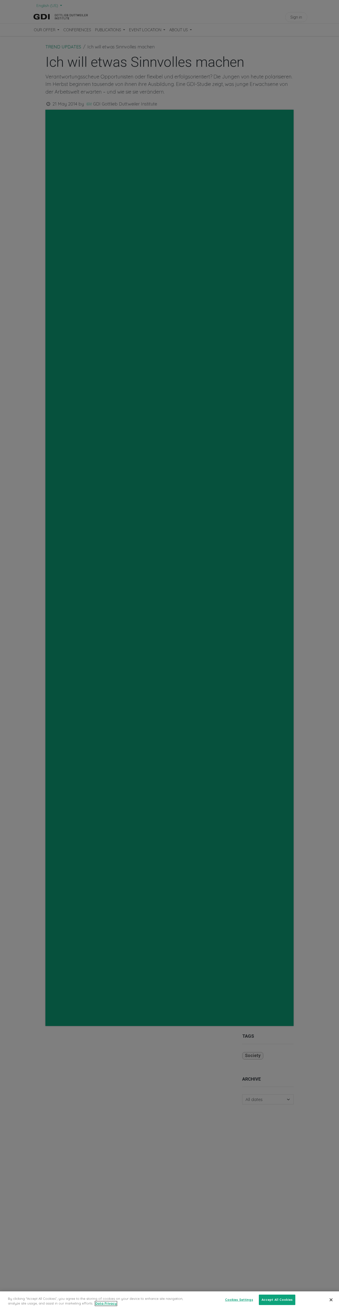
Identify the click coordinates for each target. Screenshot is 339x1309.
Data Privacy (106, 1304)
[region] (169, 1300)
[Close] (331, 1299)
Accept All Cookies (277, 1300)
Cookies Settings (239, 1300)
